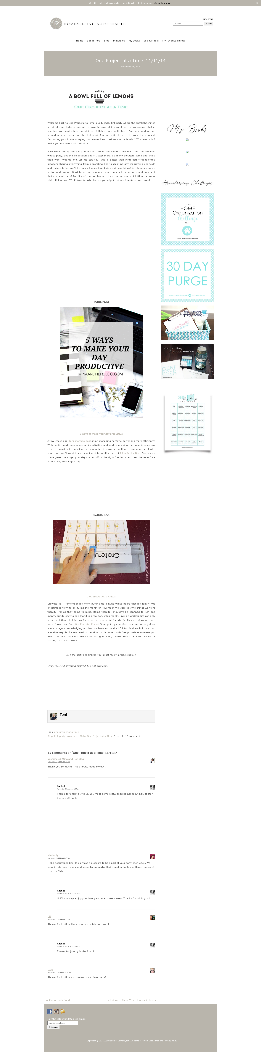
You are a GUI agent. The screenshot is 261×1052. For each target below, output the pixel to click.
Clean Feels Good (58, 999)
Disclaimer (154, 1040)
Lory (50, 969)
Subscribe (207, 18)
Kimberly (53, 855)
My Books (134, 40)
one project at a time (66, 731)
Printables (119, 40)
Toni (63, 714)
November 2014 (76, 736)
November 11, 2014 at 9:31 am (59, 762)
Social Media (151, 40)
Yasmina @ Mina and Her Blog (66, 758)
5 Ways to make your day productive (101, 433)
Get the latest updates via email (66, 1018)
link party (59, 736)
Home (79, 40)
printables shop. (162, 3)
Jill (49, 916)
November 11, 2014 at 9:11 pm (68, 893)
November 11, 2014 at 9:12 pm (68, 789)
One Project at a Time (100, 736)
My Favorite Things (173, 40)
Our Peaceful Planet (87, 624)
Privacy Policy (170, 1040)
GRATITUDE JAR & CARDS (101, 596)
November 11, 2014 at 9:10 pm (68, 946)
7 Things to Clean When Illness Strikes (132, 999)
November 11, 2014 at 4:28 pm (59, 919)
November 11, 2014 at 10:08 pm (59, 972)
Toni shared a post (80, 440)
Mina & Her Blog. (131, 453)
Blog (106, 40)
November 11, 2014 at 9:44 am (59, 858)
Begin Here (93, 40)
